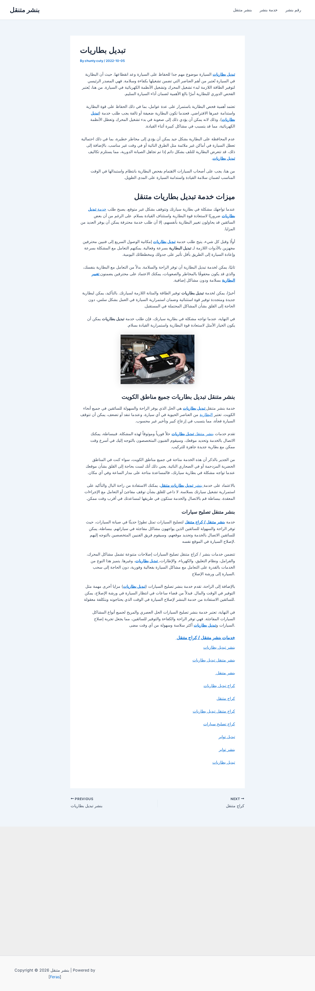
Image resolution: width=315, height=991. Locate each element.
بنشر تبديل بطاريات (219, 647)
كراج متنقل (226, 698)
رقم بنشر (293, 9)
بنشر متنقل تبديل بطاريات (213, 660)
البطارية (206, 414)
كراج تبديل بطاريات (219, 685)
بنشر (182, 485)
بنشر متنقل (25, 10)
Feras (55, 976)
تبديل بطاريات (223, 762)
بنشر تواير (227, 749)
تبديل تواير (227, 736)
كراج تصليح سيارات (219, 723)
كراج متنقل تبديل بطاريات (214, 711)
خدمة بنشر (269, 9)
